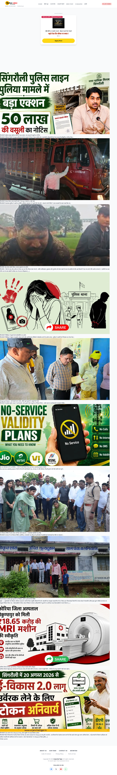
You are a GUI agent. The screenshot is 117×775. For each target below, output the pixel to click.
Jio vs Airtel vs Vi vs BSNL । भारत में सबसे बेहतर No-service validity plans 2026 (23, 467)
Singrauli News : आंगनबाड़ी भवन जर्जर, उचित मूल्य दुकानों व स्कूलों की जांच (19, 401)
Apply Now (58, 41)
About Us (43, 750)
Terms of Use (72, 754)
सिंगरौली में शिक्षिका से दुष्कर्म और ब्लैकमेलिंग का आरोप (13, 335)
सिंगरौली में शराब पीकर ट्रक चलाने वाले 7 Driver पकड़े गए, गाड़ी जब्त (17, 201)
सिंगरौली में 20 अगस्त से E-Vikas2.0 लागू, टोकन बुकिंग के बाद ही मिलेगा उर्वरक (19, 733)
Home (40, 4)
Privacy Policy (59, 754)
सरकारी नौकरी (60, 4)
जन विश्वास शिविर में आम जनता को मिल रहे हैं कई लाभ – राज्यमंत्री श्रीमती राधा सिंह (20, 533)
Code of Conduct (46, 754)
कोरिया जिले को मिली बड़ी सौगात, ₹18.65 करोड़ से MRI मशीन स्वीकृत (17, 667)
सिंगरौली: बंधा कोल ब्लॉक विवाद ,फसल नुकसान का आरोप (14, 267)
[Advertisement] (58, 58)
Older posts (4, 739)
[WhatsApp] (65, 769)
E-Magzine (78, 4)
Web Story (69, 4)
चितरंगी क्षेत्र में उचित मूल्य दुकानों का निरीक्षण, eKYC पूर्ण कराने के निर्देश (17, 599)
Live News (107, 4)
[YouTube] (61, 769)
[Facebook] (51, 769)
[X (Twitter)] (56, 769)
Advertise (73, 750)
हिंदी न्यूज (46, 4)
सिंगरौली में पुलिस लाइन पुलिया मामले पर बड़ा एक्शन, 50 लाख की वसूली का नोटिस (20, 135)
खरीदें (85, 4)
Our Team (52, 750)
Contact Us (63, 750)
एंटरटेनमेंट (52, 4)
